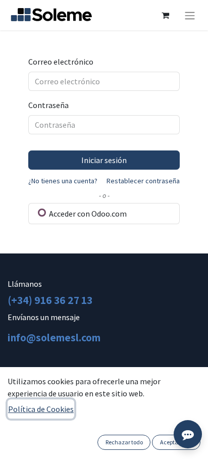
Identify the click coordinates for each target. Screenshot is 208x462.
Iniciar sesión (104, 160)
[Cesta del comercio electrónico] (165, 15)
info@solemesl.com (54, 337)
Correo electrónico (60, 62)
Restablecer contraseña (143, 180)
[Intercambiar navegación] (189, 15)
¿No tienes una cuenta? (62, 180)
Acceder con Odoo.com (87, 214)
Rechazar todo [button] (124, 442)
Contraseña (48, 105)
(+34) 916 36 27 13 (50, 300)
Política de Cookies (41, 409)
